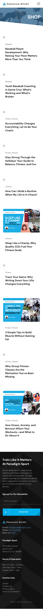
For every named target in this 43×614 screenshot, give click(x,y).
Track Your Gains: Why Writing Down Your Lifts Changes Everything (19, 280)
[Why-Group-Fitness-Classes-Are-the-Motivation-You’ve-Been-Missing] (4, 354)
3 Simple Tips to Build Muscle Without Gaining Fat (20, 336)
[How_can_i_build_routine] (4, 179)
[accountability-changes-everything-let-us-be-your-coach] (4, 111)
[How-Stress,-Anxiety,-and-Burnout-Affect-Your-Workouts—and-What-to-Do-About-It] (21, 392)
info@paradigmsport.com (20, 527)
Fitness (8, 119)
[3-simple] (21, 299)
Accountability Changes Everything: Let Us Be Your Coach (21, 127)
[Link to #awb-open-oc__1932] (38, 4)
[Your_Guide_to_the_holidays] (4, 145)
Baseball (8, 44)
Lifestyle (14, 119)
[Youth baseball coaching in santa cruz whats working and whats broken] (4, 74)
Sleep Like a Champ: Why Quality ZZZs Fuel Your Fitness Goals (20, 246)
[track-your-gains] (4, 265)
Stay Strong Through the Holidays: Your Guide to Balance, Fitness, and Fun (20, 161)
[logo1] (15, 3)
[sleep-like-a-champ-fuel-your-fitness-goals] (21, 210)
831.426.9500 (15, 530)
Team (13, 533)
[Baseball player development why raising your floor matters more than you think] (4, 37)
